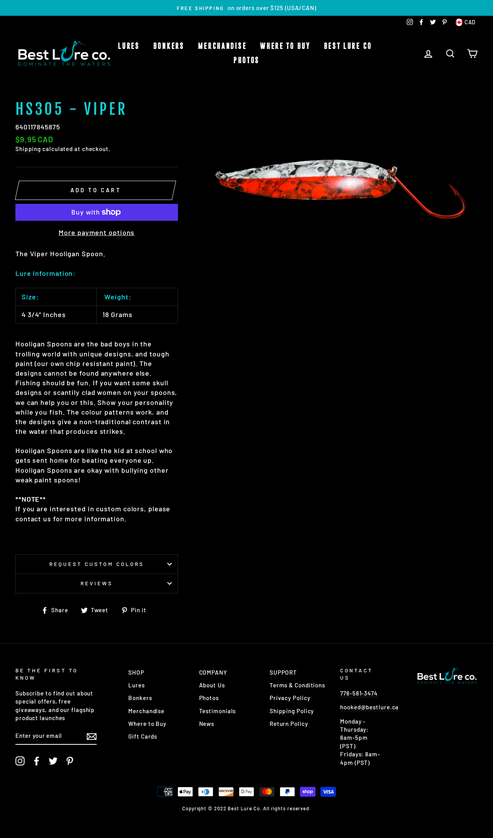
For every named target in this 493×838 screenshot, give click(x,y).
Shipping (28, 148)
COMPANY (213, 672)
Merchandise (222, 46)
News (207, 723)
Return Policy (289, 723)
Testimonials (217, 710)
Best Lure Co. (349, 46)
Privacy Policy (290, 697)
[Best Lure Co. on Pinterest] (69, 761)
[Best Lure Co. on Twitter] (53, 761)
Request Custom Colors (96, 564)
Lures (129, 46)
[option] (246, 8)
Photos (246, 60)
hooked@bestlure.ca (369, 707)
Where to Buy (285, 46)
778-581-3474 (359, 693)
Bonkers (168, 46)
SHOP (136, 672)
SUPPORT (283, 672)
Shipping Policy (292, 710)
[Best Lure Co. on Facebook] (36, 761)
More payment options (96, 232)
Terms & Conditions (297, 685)
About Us (212, 685)
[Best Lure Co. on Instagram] (20, 761)
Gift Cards (142, 736)
